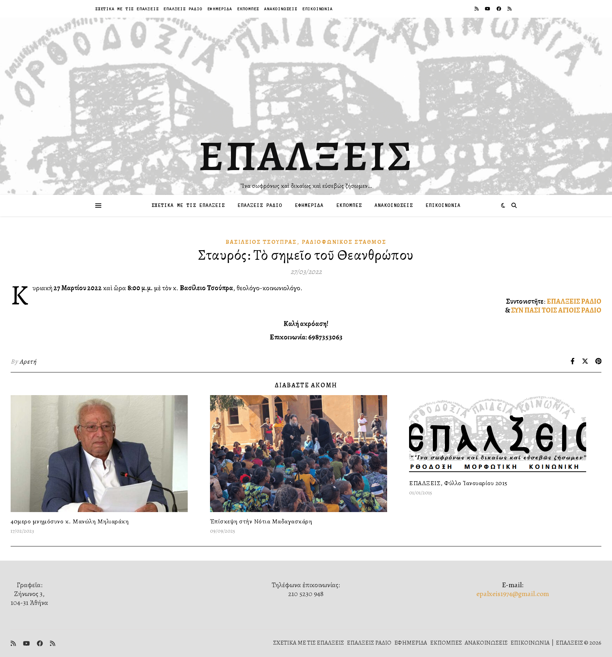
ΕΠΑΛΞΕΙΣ (306, 156)
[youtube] (488, 9)
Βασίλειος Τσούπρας (261, 242)
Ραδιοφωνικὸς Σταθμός (344, 242)
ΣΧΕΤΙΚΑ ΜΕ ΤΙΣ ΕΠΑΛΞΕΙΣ (127, 8)
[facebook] (499, 9)
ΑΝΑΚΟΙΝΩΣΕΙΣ (281, 8)
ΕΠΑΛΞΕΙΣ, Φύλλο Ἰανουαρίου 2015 (458, 483)
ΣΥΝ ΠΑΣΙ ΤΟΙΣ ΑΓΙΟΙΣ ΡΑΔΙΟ (556, 310)
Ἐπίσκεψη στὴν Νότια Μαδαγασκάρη (261, 521)
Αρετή (27, 361)
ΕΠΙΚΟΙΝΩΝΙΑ (317, 8)
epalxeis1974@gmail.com (512, 594)
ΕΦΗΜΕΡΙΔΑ (220, 8)
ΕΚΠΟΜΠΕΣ (248, 8)
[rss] (477, 9)
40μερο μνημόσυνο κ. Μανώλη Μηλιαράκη (70, 521)
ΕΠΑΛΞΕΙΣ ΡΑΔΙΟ (183, 8)
